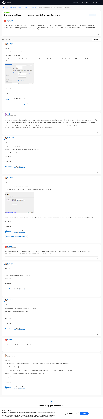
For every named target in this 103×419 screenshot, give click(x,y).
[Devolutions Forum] (6, 2)
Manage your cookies (71, 413)
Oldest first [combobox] (95, 39)
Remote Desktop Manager (15, 7)
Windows (26, 7)
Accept (84, 413)
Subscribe (93, 15)
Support (34, 7)
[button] (99, 39)
